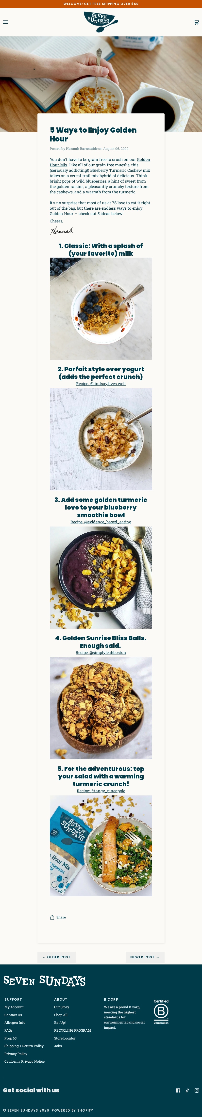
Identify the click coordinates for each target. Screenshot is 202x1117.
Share (61, 917)
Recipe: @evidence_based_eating (100, 521)
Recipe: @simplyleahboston (101, 652)
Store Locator (65, 1038)
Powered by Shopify (72, 1110)
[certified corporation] (161, 1012)
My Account (14, 1007)
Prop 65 (10, 1038)
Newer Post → (145, 957)
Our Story (61, 1007)
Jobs (58, 1046)
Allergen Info (14, 1022)
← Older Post (56, 957)
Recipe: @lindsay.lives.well (101, 383)
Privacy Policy (15, 1054)
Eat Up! (60, 1022)
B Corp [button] (111, 999)
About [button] (61, 999)
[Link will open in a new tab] (178, 1090)
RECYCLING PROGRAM (72, 1030)
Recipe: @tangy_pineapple (101, 790)
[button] (176, 998)
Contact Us (13, 1015)
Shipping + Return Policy (24, 1046)
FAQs (8, 1030)
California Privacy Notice (24, 1061)
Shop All (60, 1015)
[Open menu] (10, 22)
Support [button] (13, 999)
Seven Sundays (22, 1110)
